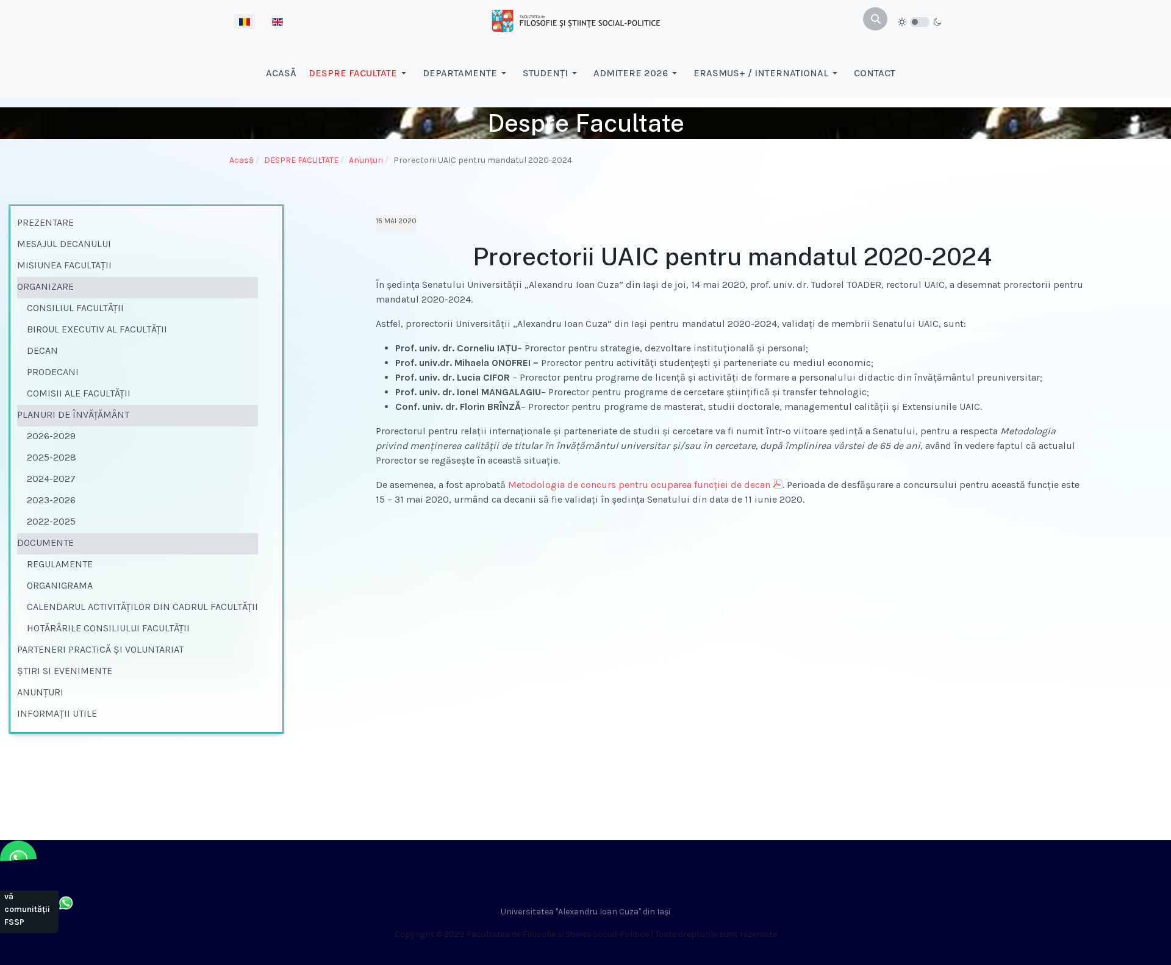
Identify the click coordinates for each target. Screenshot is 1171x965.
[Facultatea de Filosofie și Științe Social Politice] (575, 20)
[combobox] (875, 19)
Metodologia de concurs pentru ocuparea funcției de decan (639, 484)
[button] (360, 73)
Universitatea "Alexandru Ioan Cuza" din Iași (585, 911)
